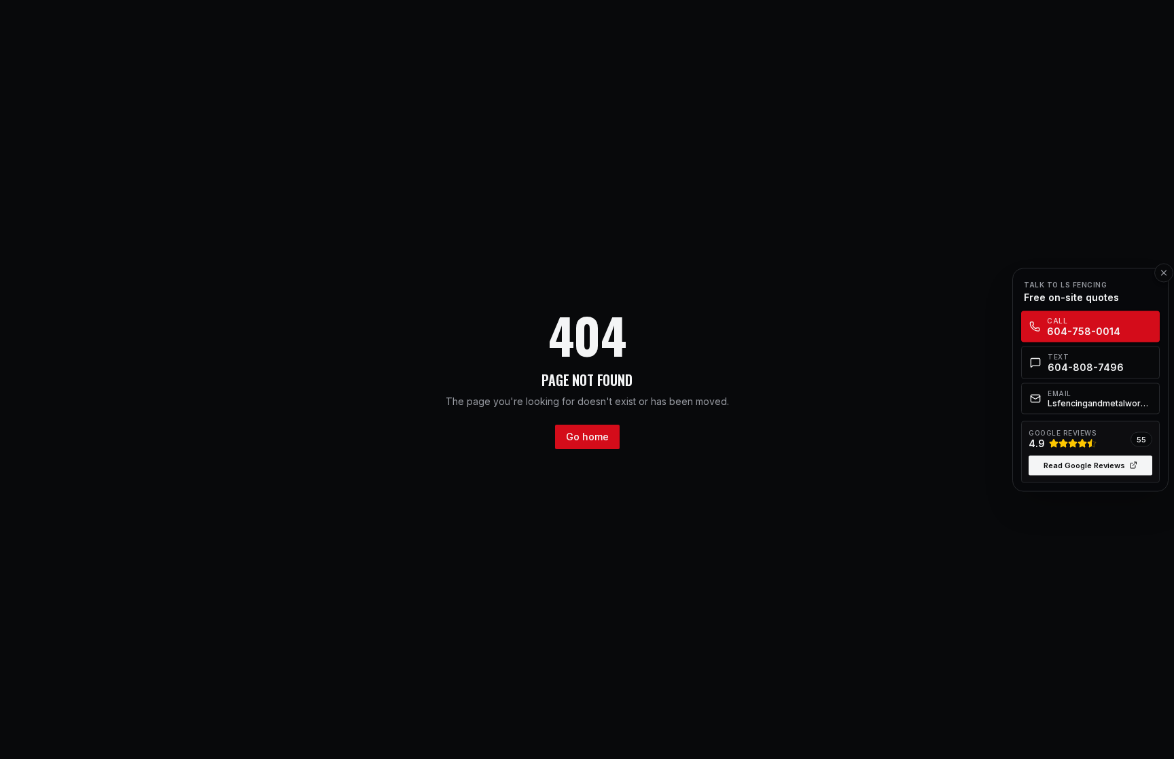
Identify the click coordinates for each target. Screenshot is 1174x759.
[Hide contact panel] (1163, 272)
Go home (587, 436)
